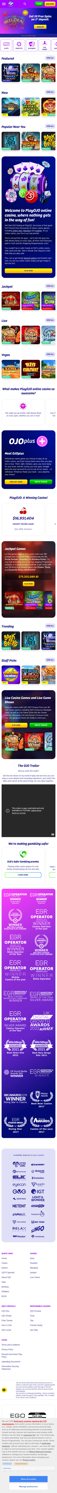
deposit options (30, 258)
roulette (38, 230)
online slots (17, 230)
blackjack (27, 230)
